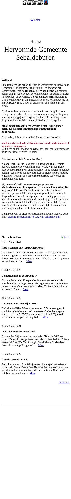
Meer (29, 261)
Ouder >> (64, 382)
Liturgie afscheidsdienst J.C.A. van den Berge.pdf (34, 216)
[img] (35, 50)
